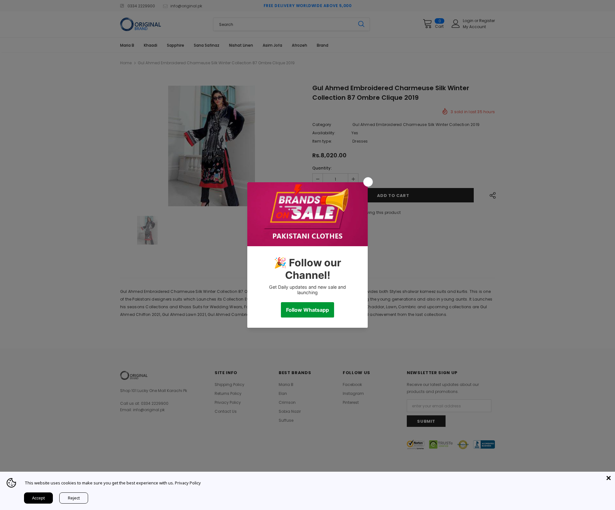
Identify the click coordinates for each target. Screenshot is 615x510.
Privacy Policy (188, 483)
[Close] (608, 478)
